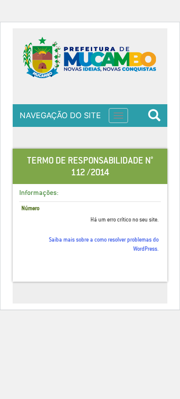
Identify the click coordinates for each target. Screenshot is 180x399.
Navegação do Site (60, 115)
